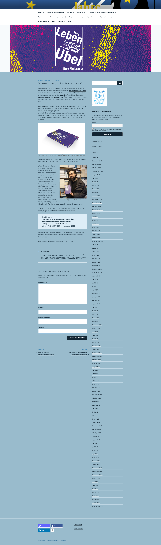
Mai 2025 (95, 182)
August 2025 (96, 175)
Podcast (71, 106)
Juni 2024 (95, 217)
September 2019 (97, 363)
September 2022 (97, 272)
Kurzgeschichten (61, 258)
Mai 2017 (95, 450)
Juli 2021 (95, 307)
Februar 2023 (96, 258)
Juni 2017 (95, 447)
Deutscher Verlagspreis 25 (55, 12)
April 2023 (95, 251)
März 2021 (95, 318)
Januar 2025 (96, 196)
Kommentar (43, 282)
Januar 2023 (96, 262)
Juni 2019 (95, 373)
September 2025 (97, 171)
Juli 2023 (95, 244)
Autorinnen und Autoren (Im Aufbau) (61, 17)
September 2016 (97, 475)
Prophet (79, 258)
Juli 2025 (95, 178)
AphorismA (64, 95)
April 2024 (95, 224)
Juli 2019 (95, 370)
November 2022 (97, 269)
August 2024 (96, 213)
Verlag (40, 12)
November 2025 (97, 164)
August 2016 (96, 478)
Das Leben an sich (76, 254)
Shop (69, 21)
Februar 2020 (96, 346)
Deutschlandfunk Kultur (77, 91)
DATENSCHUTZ (78, 529)
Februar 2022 (96, 293)
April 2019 (95, 380)
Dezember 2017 (97, 426)
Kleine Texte (81, 12)
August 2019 (96, 366)
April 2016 (95, 492)
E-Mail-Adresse (44, 317)
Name (41, 308)
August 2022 (96, 276)
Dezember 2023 (97, 237)
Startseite (61, 21)
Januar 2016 (96, 502)
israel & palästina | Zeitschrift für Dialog (102, 12)
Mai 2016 (95, 489)
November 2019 (97, 356)
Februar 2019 (96, 387)
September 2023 (97, 241)
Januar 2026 (96, 157)
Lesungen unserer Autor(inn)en (85, 17)
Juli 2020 (95, 332)
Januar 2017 (96, 464)
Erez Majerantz (43, 106)
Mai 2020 (95, 339)
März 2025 (95, 189)
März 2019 (95, 384)
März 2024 (95, 227)
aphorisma (55, 80)
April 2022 (95, 290)
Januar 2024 (96, 234)
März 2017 (95, 457)
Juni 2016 (95, 485)
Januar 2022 (96, 297)
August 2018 (96, 405)
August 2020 (96, 328)
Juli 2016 (95, 482)
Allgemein (45, 251)
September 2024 (97, 210)
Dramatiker (80, 257)
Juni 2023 (95, 248)
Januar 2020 (96, 349)
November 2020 (97, 325)
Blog (53, 21)
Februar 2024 (96, 230)
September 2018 (97, 401)
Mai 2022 (95, 286)
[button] (44, 526)
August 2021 (96, 304)
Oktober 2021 (96, 300)
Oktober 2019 (96, 360)
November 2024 (97, 203)
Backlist (69, 12)
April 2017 (95, 454)
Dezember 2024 (97, 199)
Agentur (113, 17)
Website (41, 327)
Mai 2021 (95, 311)
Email (94, 122)
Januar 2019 (96, 391)
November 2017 (97, 429)
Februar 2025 (96, 192)
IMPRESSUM (78, 525)
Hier (39, 241)
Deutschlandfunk (48, 257)
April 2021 (95, 314)
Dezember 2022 (97, 265)
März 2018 (95, 419)
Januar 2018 (96, 422)
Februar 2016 (96, 499)
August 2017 (96, 440)
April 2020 (95, 342)
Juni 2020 (95, 335)
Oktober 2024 (96, 206)
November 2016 (97, 471)
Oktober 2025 (96, 168)
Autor (52, 254)
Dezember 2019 (97, 353)
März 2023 (95, 255)
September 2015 (97, 506)
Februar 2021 (96, 321)
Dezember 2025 (97, 161)
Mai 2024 (95, 220)
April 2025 (95, 185)
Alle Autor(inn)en (97, 146)
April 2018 (95, 415)
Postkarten (41, 17)
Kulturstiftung (42, 21)
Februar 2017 (96, 461)
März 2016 (95, 495)
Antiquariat (102, 17)
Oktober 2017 (96, 433)
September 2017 (97, 436)
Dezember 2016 (97, 468)
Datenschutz (41, 540)
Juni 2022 (95, 283)
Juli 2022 (95, 279)
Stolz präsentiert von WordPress (56, 540)
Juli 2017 (95, 443)
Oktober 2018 (96, 398)
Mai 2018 (95, 412)
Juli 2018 (95, 408)
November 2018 (97, 394)
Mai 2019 (95, 377)
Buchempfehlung (62, 254)
